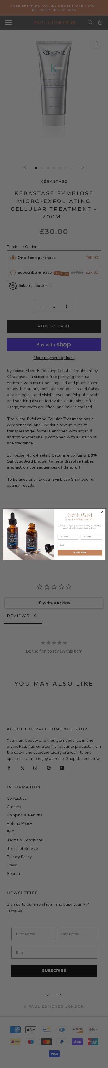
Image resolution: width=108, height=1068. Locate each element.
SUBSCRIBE (79, 552)
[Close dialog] (102, 511)
